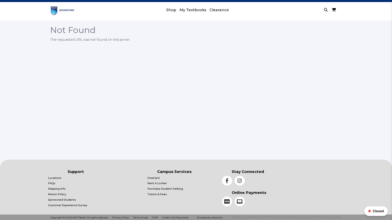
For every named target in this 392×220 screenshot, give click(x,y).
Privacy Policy (120, 217)
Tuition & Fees (157, 194)
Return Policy (57, 194)
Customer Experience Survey (67, 205)
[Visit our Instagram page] (240, 181)
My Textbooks (192, 10)
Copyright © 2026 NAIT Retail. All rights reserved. (79, 217)
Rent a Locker (157, 183)
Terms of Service (324, 217)
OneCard (153, 177)
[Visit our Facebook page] (228, 181)
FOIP (155, 217)
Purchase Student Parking (165, 188)
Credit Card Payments (175, 217)
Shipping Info (57, 188)
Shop (171, 10)
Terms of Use (140, 217)
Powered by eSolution (210, 217)
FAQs (51, 183)
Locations (54, 177)
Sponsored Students (62, 199)
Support (76, 171)
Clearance (219, 10)
